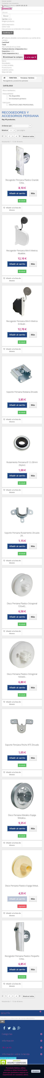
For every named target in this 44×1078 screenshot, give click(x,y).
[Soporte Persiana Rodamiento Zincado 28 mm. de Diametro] (22, 513)
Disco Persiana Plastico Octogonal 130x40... (22, 605)
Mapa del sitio (7, 72)
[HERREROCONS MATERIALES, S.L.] (7, 9)
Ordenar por (7, 126)
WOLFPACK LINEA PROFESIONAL (21, 105)
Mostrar (5, 130)
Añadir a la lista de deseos (13, 209)
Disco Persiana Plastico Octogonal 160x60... (22, 675)
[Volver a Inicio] (4, 77)
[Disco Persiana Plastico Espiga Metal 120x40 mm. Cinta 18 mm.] (22, 866)
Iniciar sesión (6, 1)
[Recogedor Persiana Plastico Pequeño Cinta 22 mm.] (22, 936)
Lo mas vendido (7, 65)
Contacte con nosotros (10, 3)
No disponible (14, 96)
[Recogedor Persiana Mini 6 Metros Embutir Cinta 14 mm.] (22, 302)
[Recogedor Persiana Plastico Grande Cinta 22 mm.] (22, 160)
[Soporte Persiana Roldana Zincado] (22, 372)
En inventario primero (17, 99)
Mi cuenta (7, 1047)
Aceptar (36, 1071)
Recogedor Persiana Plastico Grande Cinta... (22, 181)
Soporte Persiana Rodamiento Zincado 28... (22, 534)
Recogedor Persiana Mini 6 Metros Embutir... (22, 322)
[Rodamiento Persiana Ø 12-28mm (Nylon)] (22, 443)
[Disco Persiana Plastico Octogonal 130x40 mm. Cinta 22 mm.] (22, 584)
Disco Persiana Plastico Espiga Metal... (22, 885)
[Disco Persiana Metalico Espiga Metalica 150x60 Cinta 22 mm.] (22, 795)
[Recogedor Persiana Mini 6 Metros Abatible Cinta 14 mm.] (22, 231)
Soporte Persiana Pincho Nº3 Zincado (22, 744)
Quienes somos (7, 70)
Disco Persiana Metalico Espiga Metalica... (22, 816)
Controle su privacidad (8, 1058)
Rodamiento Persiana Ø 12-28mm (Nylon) (22, 463)
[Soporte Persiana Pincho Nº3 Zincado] (22, 725)
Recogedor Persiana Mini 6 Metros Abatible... (22, 252)
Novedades (6, 63)
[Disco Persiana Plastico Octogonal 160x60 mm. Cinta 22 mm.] (22, 654)
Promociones (7, 67)
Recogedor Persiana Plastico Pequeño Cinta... (22, 957)
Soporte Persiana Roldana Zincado (22, 391)
